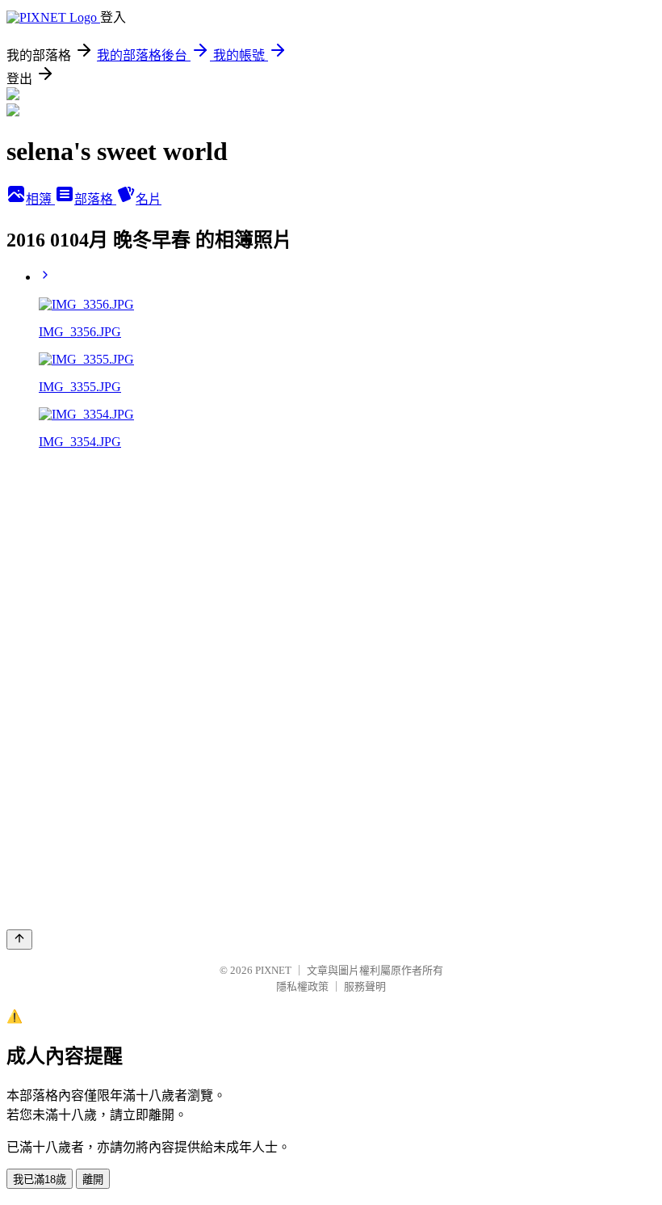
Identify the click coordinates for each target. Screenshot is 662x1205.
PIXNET (273, 970)
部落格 (95, 199)
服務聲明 (365, 986)
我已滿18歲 (39, 1179)
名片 (148, 199)
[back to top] (19, 939)
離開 (92, 1179)
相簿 (40, 199)
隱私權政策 (302, 986)
